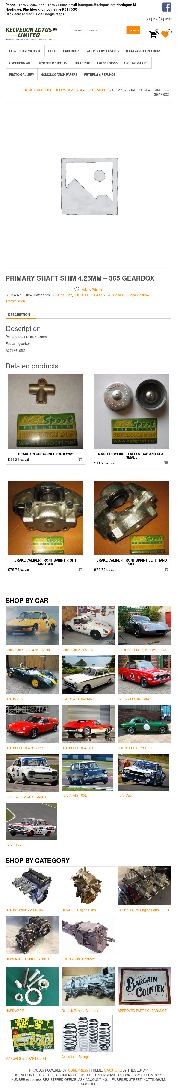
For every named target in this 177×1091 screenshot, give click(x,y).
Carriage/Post (136, 62)
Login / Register (158, 18)
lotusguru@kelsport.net (96, 4)
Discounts (81, 62)
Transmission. (16, 301)
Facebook (71, 51)
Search (133, 30)
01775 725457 (27, 4)
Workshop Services (102, 51)
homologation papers (59, 74)
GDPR (52, 51)
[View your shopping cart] (153, 36)
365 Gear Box (97, 89)
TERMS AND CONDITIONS (143, 51)
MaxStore (113, 1070)
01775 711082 (56, 4)
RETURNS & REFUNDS (99, 74)
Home (28, 89)
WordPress (77, 1070)
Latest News (107, 62)
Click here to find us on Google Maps (35, 14)
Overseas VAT (20, 62)
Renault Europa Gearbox (59, 89)
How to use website (25, 51)
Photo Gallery (21, 74)
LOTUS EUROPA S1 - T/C (92, 295)
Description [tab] (19, 314)
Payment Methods (52, 62)
